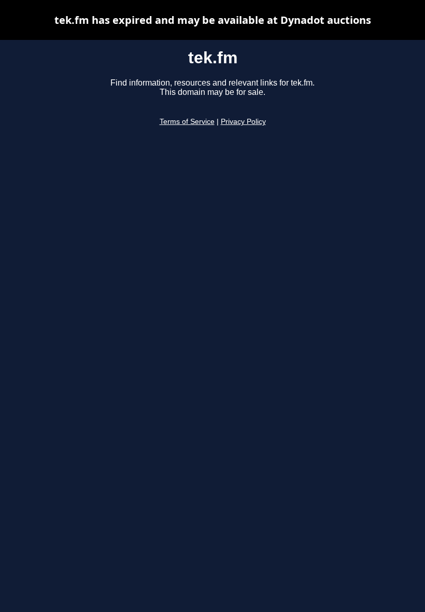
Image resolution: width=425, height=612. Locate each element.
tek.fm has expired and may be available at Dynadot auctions (212, 20)
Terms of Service (187, 122)
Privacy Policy (243, 122)
